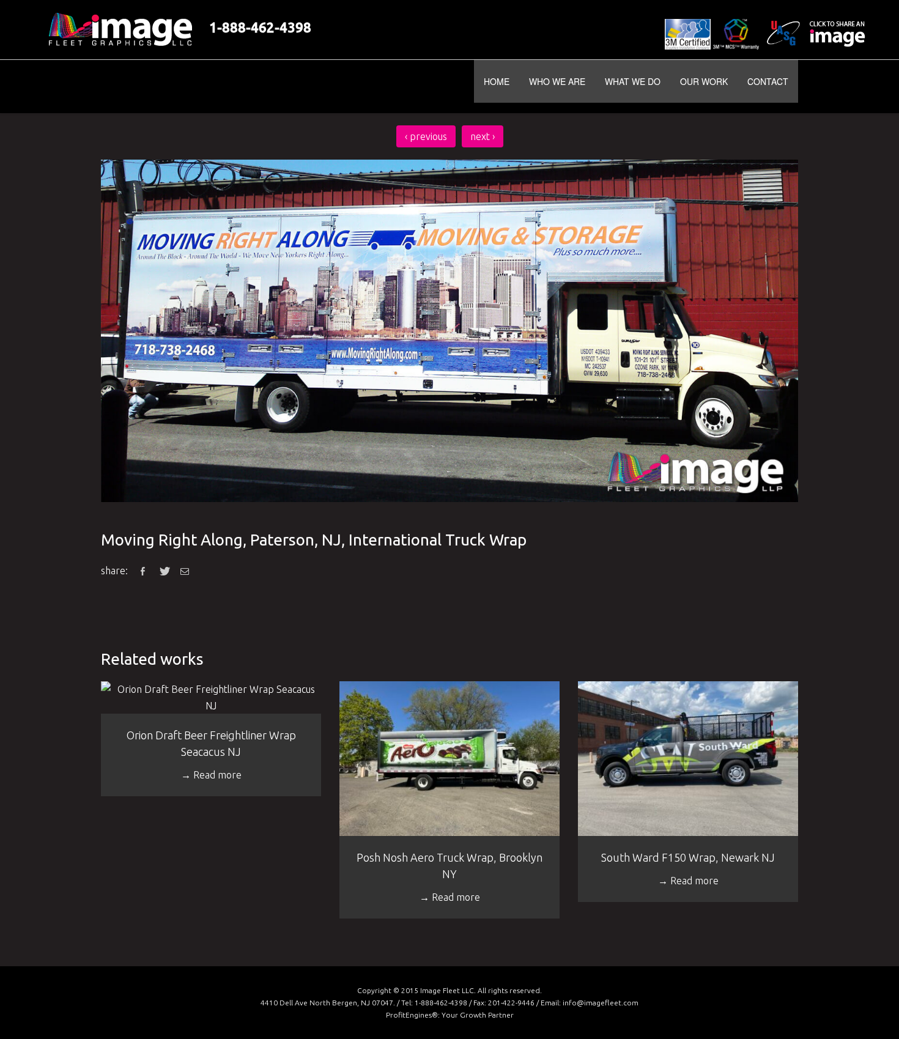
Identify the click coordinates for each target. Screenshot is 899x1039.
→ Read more (211, 774)
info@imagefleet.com (600, 1003)
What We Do (632, 81)
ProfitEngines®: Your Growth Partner (450, 1015)
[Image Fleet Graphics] (187, 86)
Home (496, 81)
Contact (767, 81)
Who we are (557, 81)
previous (426, 136)
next (482, 136)
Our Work (704, 81)
